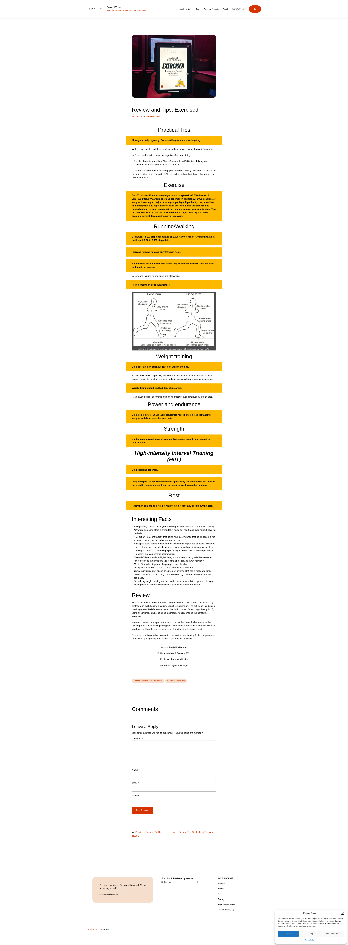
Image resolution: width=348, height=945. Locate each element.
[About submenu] (229, 9)
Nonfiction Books (153, 116)
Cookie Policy (309, 940)
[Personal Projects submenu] (219, 9)
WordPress (104, 929)
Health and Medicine (176, 681)
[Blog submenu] (200, 9)
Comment (137, 738)
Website (136, 795)
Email (135, 782)
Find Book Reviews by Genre (177, 878)
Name (135, 770)
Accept (288, 933)
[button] (342, 913)
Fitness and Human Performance (148, 681)
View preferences (333, 933)
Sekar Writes (114, 7)
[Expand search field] (255, 9)
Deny (311, 933)
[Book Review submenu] (192, 9)
